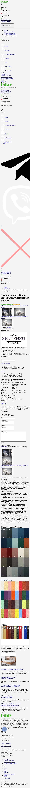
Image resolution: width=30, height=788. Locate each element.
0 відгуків (3, 331)
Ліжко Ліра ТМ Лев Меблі (7, 678)
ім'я (1, 417)
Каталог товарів (7, 25)
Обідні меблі (7, 776)
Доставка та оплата (9, 31)
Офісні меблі (7, 778)
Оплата (2, 371)
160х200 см (20, 354)
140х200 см (4, 354)
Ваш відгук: (4, 431)
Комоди (6, 771)
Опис (2, 477)
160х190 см (12, 354)
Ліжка (5, 770)
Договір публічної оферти (10, 34)
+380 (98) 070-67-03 (6, 21)
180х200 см (7, 356)
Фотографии (4, 446)
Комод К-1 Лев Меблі (6, 697)
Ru (3, 39)
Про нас (6, 30)
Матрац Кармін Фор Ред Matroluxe (10, 686)
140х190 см (22, 353)
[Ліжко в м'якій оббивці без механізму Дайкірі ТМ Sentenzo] (15, 307)
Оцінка (2, 442)
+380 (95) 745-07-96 (6, 20)
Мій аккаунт (4, 7)
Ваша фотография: (5, 414)
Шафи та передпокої (9, 774)
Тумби (5, 775)
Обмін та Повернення (9, 33)
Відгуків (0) (4, 403)
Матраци (6, 772)
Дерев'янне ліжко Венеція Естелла (10, 705)
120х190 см (6, 353)
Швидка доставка (5, 363)
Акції (5, 768)
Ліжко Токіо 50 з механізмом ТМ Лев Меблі (12, 669)
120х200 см (14, 353)
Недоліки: (3, 425)
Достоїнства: (4, 420)
